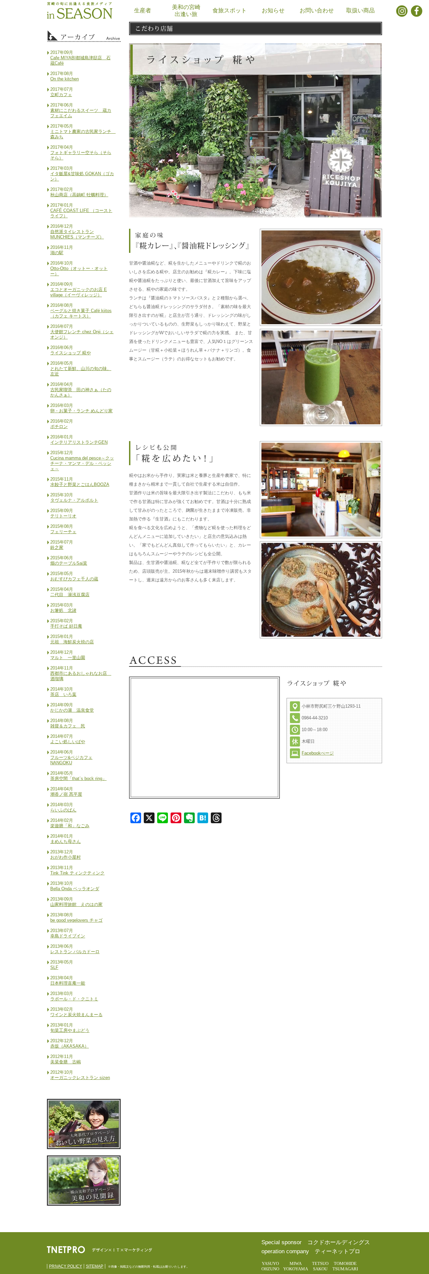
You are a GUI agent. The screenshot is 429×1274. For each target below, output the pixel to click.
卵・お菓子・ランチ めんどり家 (81, 410)
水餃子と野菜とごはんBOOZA (79, 484)
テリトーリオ (63, 515)
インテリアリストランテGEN (79, 442)
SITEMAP (94, 1266)
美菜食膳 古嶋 (65, 1061)
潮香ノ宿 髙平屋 (66, 794)
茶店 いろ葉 (63, 694)
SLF (54, 967)
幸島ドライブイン (67, 935)
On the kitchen (64, 78)
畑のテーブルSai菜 (68, 563)
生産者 (142, 10)
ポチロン (59, 426)
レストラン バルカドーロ (75, 951)
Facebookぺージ (318, 753)
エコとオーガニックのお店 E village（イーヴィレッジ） (78, 292)
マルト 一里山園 (67, 657)
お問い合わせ (317, 10)
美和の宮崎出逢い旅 (186, 10)
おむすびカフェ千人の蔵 (74, 578)
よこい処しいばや (67, 741)
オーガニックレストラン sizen (80, 1077)
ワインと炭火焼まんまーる (76, 1014)
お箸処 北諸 (63, 610)
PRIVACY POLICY (65, 1266)
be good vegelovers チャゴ (76, 920)
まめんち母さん (65, 841)
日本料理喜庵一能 (67, 983)
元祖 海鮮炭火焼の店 (72, 641)
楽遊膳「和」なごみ (69, 825)
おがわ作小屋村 (65, 857)
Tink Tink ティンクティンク (77, 872)
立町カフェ (61, 94)
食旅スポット (229, 10)
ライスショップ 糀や (70, 352)
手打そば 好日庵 (66, 626)
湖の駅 (56, 252)
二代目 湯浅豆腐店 (69, 594)
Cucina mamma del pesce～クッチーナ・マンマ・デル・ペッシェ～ (82, 463)
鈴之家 (56, 547)
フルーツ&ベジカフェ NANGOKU (71, 760)
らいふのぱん (63, 809)
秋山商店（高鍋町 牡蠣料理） (79, 194)
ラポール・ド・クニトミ (74, 998)
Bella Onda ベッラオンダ (74, 888)
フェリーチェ (63, 531)
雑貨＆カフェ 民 (67, 725)
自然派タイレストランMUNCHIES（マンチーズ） (77, 234)
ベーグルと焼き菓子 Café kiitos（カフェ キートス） (81, 313)
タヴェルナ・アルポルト (74, 500)
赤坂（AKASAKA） (69, 1046)
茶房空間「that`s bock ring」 (78, 778)
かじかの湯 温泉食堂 (72, 710)
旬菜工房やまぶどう (69, 1030)
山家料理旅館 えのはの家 (76, 904)
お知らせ (273, 10)
